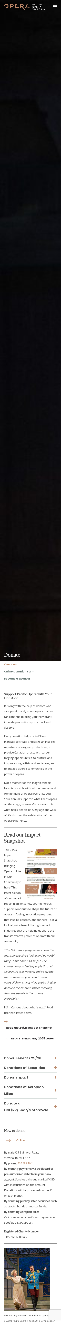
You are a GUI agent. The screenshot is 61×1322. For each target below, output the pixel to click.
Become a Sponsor (17, 679)
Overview (10, 664)
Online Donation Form (19, 671)
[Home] (24, 7)
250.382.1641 (25, 1163)
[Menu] (55, 7)
